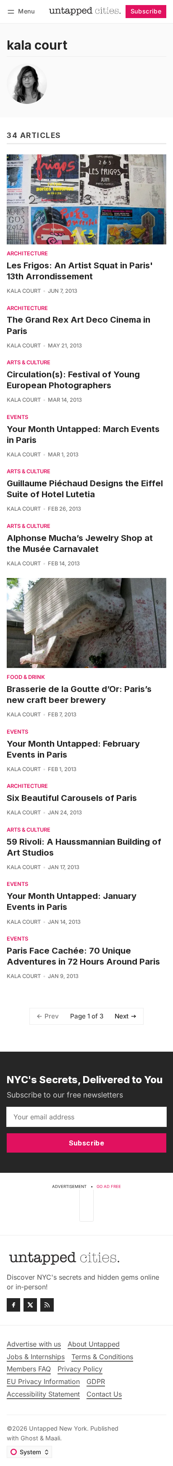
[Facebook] (13, 1305)
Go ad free (109, 1186)
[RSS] (47, 1305)
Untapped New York (58, 1428)
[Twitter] (30, 1305)
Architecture (27, 254)
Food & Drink (26, 677)
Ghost (29, 1438)
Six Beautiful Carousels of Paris (72, 798)
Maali (52, 1438)
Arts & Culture (28, 363)
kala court (24, 291)
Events (17, 417)
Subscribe (146, 11)
